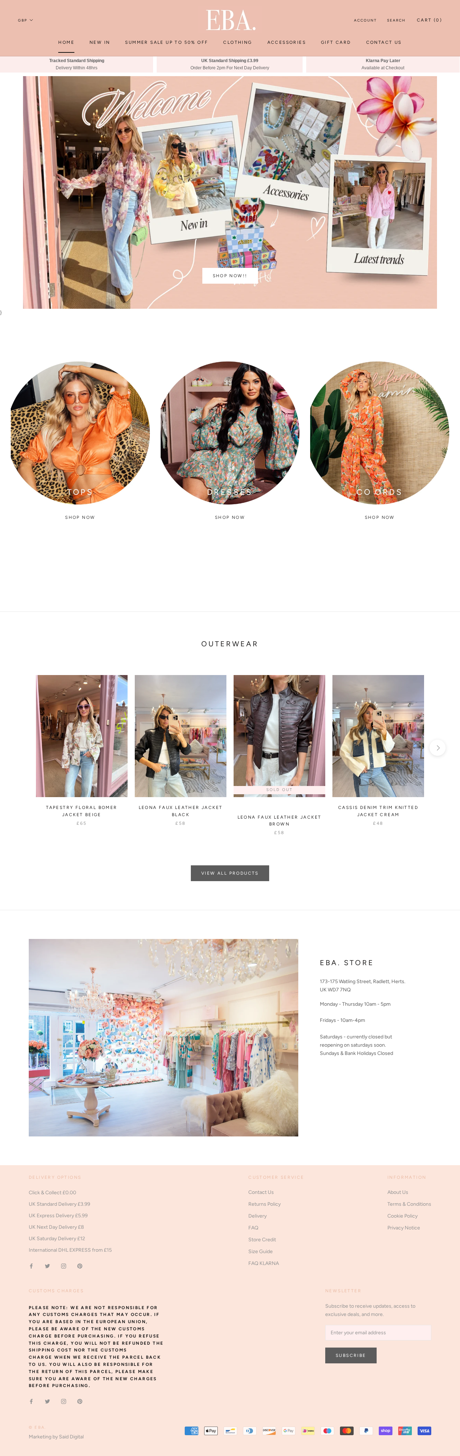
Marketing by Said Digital (56, 1437)
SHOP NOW (380, 517)
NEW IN (99, 42)
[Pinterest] (79, 1265)
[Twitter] (47, 1265)
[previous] (22, 748)
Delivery (257, 1216)
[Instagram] (63, 1265)
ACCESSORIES (286, 42)
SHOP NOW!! (230, 275)
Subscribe (351, 1355)
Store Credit (262, 1240)
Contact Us (384, 42)
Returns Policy (264, 1204)
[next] (437, 748)
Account (365, 20)
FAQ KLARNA (263, 1263)
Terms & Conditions (409, 1204)
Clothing (237, 42)
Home (66, 42)
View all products (230, 873)
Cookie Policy (402, 1216)
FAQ (253, 1228)
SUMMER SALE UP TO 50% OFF (166, 42)
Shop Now (80, 517)
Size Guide (260, 1251)
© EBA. (37, 1427)
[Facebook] (31, 1265)
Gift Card (336, 42)
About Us (397, 1192)
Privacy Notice (403, 1228)
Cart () (429, 20)
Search (396, 20)
